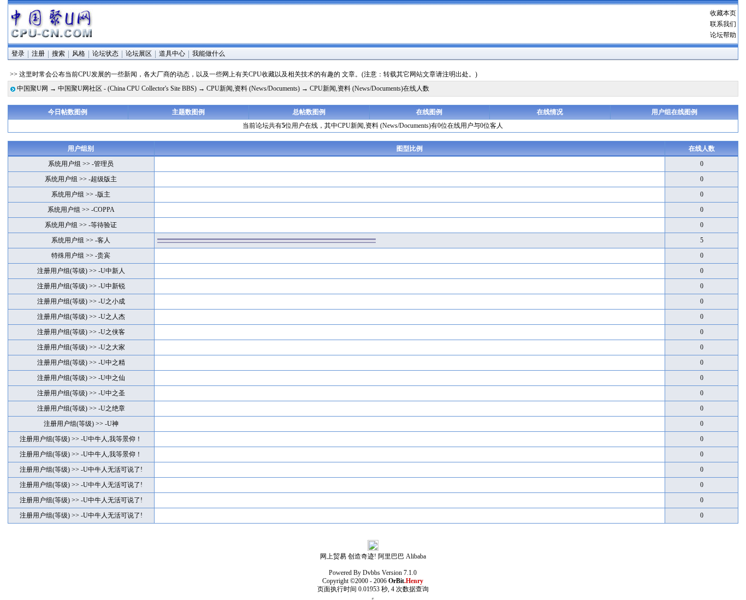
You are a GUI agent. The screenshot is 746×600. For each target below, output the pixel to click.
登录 (18, 53)
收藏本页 (723, 13)
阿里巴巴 (391, 556)
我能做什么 (208, 53)
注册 (38, 53)
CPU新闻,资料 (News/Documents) (253, 88)
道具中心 (172, 53)
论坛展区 (139, 53)
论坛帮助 (723, 35)
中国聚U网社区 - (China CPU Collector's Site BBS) (127, 88)
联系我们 (723, 24)
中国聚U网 (32, 88)
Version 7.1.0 (399, 573)
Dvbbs (371, 573)
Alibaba (416, 556)
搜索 (58, 53)
